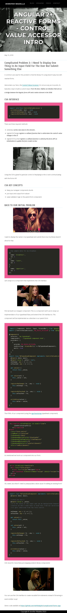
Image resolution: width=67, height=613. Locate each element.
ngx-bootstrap (36, 413)
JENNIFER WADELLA (15, 4)
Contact (56, 3)
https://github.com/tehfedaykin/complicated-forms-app (40, 606)
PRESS (48, 3)
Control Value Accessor (30, 85)
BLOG (32, 3)
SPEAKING (40, 3)
